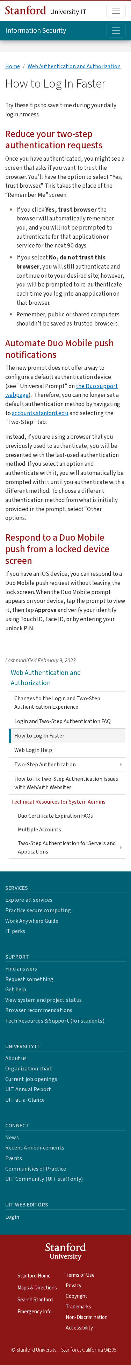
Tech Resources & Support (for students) (54, 1021)
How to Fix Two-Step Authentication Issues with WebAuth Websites (66, 783)
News (12, 1137)
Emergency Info (34, 1311)
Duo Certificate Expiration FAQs (55, 816)
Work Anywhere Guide (31, 921)
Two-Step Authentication (45, 764)
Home (12, 66)
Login (12, 1217)
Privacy (73, 1285)
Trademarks (78, 1307)
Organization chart (29, 1069)
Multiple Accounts (39, 829)
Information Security (35, 31)
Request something (29, 979)
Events (13, 1158)
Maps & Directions (37, 1288)
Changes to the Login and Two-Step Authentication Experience (57, 703)
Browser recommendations (39, 1010)
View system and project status (43, 1000)
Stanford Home (34, 1276)
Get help (16, 989)
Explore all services (28, 900)
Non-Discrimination (87, 1317)
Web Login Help (33, 750)
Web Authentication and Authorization (74, 66)
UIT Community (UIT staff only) (44, 1179)
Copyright (76, 1296)
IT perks (15, 931)
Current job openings (31, 1079)
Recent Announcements (34, 1148)
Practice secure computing (38, 910)
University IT (68, 12)
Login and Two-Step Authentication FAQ (62, 721)
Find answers (21, 969)
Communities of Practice (35, 1169)
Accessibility (79, 1328)
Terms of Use (80, 1275)
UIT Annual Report (28, 1089)
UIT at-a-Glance (25, 1100)
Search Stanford (35, 1299)
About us (16, 1058)
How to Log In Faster (39, 736)
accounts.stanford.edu (40, 413)
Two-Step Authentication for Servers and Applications (67, 847)
